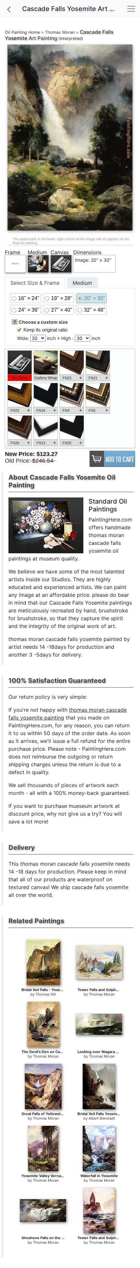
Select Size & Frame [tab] (35, 283)
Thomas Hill (45, 994)
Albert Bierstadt (102, 1118)
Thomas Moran (60, 32)
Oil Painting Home (22, 32)
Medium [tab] (82, 283)
